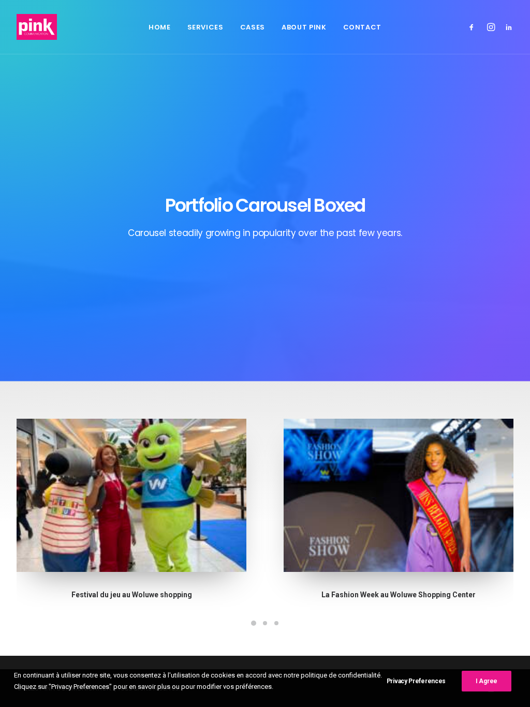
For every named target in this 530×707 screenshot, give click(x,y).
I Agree (486, 681)
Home (160, 27)
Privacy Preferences (416, 681)
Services (205, 27)
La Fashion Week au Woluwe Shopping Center (398, 595)
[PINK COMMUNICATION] (37, 27)
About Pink (304, 27)
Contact (362, 27)
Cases (252, 27)
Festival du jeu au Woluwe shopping (131, 595)
